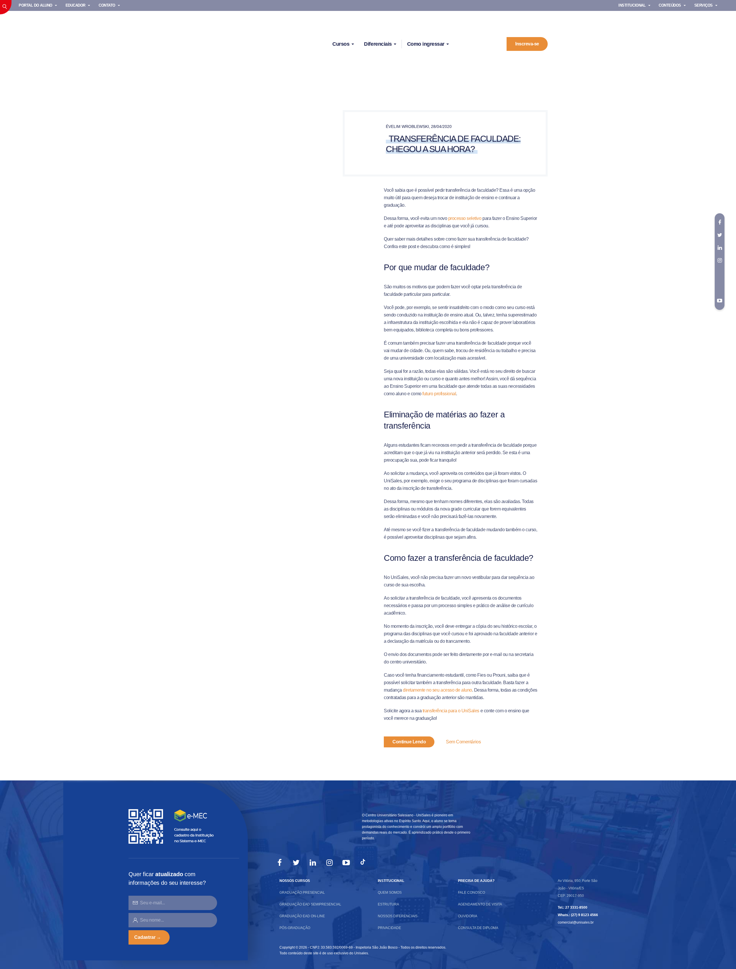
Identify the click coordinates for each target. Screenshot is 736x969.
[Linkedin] (313, 862)
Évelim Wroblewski (407, 126)
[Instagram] (329, 862)
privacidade (389, 928)
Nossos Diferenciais (397, 916)
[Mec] (172, 826)
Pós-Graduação (294, 928)
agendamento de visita (480, 904)
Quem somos (390, 893)
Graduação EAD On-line (302, 916)
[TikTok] (363, 862)
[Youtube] (719, 301)
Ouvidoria (467, 916)
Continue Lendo (409, 741)
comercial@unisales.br (576, 922)
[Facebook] (279, 862)
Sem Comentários (463, 741)
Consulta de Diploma (478, 928)
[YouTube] (346, 862)
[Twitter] (296, 862)
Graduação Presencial (302, 893)
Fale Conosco (471, 893)
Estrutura (388, 904)
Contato (107, 5)
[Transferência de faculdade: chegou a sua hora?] (275, 165)
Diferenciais (378, 44)
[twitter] (719, 235)
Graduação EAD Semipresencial (310, 904)
